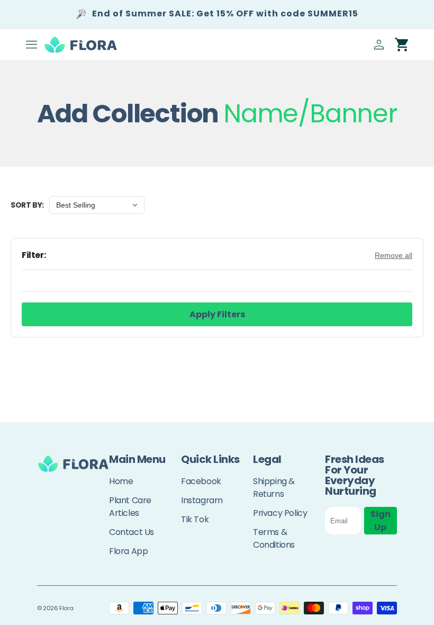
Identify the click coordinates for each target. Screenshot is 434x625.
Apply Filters (217, 314)
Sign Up (380, 520)
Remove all (393, 255)
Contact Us (131, 532)
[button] (31, 44)
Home (121, 481)
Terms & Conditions (274, 538)
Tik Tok (195, 519)
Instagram (201, 500)
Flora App (128, 551)
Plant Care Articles (130, 506)
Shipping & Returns (274, 487)
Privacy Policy (280, 513)
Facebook (201, 481)
